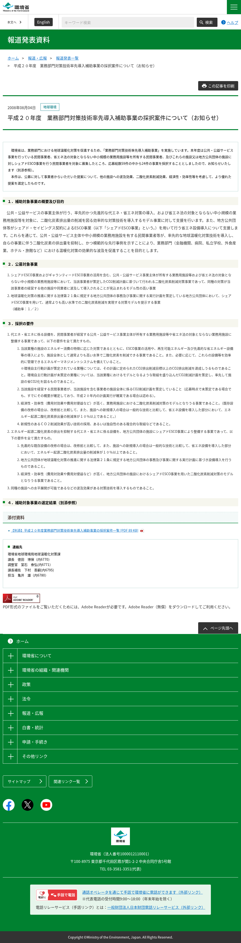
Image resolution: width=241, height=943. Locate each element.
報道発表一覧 (67, 58)
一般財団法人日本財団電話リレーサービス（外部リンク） (156, 907)
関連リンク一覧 (67, 781)
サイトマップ (19, 781)
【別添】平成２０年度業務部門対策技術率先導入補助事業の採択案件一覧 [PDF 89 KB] (74, 530)
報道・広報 (37, 58)
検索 (209, 22)
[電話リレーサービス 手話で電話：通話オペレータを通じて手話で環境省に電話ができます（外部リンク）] (56, 895)
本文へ (11, 22)
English (43, 22)
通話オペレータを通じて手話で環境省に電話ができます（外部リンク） (142, 892)
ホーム (13, 58)
